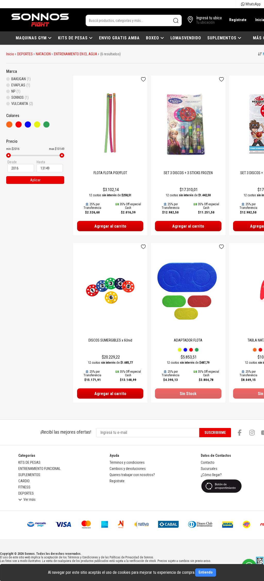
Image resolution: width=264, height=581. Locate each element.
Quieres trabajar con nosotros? (132, 475)
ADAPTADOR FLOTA (188, 340)
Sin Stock (188, 393)
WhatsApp (253, 4)
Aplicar (35, 180)
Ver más (29, 500)
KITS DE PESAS (73, 37)
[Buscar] (176, 20)
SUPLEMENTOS (222, 37)
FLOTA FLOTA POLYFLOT (110, 173)
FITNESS (24, 487)
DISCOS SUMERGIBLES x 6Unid (110, 340)
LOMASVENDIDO (185, 37)
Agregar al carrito (110, 226)
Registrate (237, 19)
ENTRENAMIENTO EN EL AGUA (75, 54)
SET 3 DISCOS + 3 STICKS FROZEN (188, 173)
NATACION (43, 54)
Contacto (207, 462)
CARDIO (24, 481)
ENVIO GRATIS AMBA (119, 37)
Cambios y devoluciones (128, 468)
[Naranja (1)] (10, 126)
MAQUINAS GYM (32, 37)
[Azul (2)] (29, 126)
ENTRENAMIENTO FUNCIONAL (39, 468)
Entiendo (206, 572)
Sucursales (209, 468)
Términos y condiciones (127, 462)
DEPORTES (25, 54)
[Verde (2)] (48, 126)
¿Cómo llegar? (211, 475)
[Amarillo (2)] (38, 126)
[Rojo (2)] (20, 126)
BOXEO (153, 37)
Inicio (10, 54)
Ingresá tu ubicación (212, 17)
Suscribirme (215, 433)
